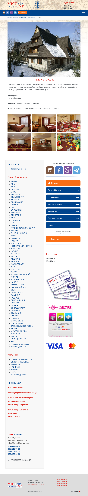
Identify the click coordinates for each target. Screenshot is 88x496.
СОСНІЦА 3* (16, 316)
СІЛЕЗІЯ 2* (15, 310)
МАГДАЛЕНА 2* (17, 264)
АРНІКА (14, 181)
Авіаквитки (52, 211)
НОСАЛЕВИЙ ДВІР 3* (20, 287)
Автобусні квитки (55, 204)
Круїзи (50, 225)
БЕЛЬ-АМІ (15, 200)
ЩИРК (13, 372)
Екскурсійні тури (54, 190)
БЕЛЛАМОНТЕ (17, 202)
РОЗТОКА (15, 303)
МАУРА (14, 272)
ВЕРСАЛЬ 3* (16, 215)
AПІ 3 (13, 184)
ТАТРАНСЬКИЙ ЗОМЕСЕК (22, 326)
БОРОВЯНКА (16, 210)
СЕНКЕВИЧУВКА (18, 308)
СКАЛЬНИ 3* (16, 313)
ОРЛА (13, 290)
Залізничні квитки (55, 218)
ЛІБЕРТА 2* (15, 259)
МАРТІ (13, 267)
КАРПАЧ (14, 370)
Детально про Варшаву (18, 405)
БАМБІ (13, 192)
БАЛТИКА (15, 189)
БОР (13, 207)
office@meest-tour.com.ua (36, 485)
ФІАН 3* (14, 336)
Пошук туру (23, 12)
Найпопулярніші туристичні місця (22, 393)
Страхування (53, 197)
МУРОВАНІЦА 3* (17, 280)
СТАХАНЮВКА (17, 323)
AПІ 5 (13, 187)
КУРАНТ (14, 251)
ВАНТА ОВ (15, 212)
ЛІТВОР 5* (15, 261)
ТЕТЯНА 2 (15, 329)
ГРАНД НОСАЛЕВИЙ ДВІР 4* (23, 228)
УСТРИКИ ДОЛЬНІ (18, 375)
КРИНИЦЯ (15, 367)
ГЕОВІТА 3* (15, 220)
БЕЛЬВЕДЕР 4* (17, 197)
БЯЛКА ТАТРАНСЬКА (20, 362)
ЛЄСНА (14, 256)
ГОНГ (13, 223)
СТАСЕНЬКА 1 (17, 321)
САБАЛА (14, 305)
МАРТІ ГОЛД (16, 269)
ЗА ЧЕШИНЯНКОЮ (19, 233)
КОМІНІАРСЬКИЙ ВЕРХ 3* (21, 246)
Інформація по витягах (20, 344)
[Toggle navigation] (83, 12)
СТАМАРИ (15, 318)
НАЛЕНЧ (14, 282)
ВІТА (13, 218)
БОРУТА (14, 205)
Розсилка (55, 239)
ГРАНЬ (14, 225)
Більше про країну (15, 387)
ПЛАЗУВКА (15, 295)
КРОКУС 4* (15, 249)
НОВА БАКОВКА (17, 285)
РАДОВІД (15, 298)
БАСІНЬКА (15, 194)
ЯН (12, 341)
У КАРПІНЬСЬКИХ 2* (19, 331)
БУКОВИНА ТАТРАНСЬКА (21, 359)
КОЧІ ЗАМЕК (16, 243)
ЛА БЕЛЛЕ (15, 254)
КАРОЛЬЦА (15, 238)
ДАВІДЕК (14, 231)
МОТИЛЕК (15, 277)
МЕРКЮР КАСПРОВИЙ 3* (21, 274)
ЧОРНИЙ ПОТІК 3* (18, 339)
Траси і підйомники (18, 169)
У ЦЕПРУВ (15, 334)
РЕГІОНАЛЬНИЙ (18, 300)
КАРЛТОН (15, 241)
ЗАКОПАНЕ (15, 364)
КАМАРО (14, 236)
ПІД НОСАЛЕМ (17, 292)
